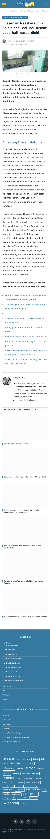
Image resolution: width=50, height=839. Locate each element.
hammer (16, 773)
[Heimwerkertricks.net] (25, 4)
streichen (20, 790)
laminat (20, 782)
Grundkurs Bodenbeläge (10, 672)
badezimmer (27, 759)
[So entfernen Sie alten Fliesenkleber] (25, 428)
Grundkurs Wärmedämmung (12, 658)
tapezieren (16, 794)
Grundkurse (6, 643)
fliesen (30, 768)
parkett (6, 786)
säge (44, 790)
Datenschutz (6, 728)
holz (18, 778)
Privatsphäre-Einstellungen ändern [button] (14, 733)
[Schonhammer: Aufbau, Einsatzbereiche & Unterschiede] (25, 461)
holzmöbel (39, 778)
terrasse (34, 794)
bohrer (6, 763)
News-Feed (6, 720)
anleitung (9, 759)
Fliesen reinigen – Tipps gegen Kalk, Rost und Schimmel (25, 617)
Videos (4, 699)
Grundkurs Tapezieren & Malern (13, 680)
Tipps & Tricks (7, 686)
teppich (24, 794)
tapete (6, 794)
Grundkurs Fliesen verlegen (15, 17)
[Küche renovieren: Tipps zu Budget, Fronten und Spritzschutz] (25, 530)
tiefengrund (7, 798)
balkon (36, 759)
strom (28, 790)
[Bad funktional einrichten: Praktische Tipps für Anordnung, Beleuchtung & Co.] (25, 494)
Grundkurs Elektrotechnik (11, 663)
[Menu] (4, 4)
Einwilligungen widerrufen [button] (11, 742)
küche (12, 782)
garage (40, 768)
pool (12, 786)
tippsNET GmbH (7, 831)
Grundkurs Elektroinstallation (12, 667)
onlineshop (36, 782)
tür (14, 798)
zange (24, 803)
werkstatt (33, 798)
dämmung (9, 768)
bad (18, 759)
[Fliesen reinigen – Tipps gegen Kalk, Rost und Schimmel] (25, 601)
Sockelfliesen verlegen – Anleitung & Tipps (25, 337)
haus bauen (26, 773)
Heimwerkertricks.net (16, 829)
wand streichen (23, 798)
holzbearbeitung (28, 778)
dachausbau (15, 763)
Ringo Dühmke (18, 41)
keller (5, 782)
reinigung (19, 786)
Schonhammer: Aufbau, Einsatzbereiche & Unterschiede (25, 477)
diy (24, 763)
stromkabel (36, 790)
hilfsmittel (9, 778)
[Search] (46, 4)
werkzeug (11, 803)
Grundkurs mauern (8, 650)
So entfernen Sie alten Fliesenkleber (18, 444)
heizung (35, 773)
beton (43, 759)
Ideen (4, 690)
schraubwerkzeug (31, 786)
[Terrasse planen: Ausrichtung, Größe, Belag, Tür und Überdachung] (25, 565)
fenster (20, 768)
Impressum (6, 724)
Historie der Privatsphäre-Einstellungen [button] (16, 737)
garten (7, 773)
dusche (31, 763)
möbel (27, 782)
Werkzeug (5, 695)
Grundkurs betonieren (10, 645)
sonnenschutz (8, 790)
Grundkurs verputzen (9, 654)
